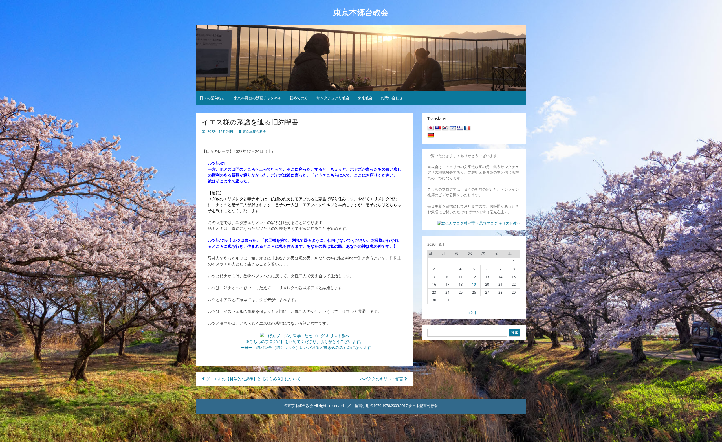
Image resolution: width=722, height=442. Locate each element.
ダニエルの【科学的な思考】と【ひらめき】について (253, 378)
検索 (514, 332)
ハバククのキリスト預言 (382, 378)
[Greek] (460, 128)
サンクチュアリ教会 (332, 97)
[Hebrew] (452, 128)
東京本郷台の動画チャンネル (257, 97)
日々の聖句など (212, 97)
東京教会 (365, 97)
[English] (438, 128)
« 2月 (472, 312)
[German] (430, 135)
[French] (467, 128)
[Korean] (445, 128)
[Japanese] (430, 128)
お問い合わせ (392, 97)
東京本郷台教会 (361, 12)
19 (474, 284)
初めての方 (299, 97)
